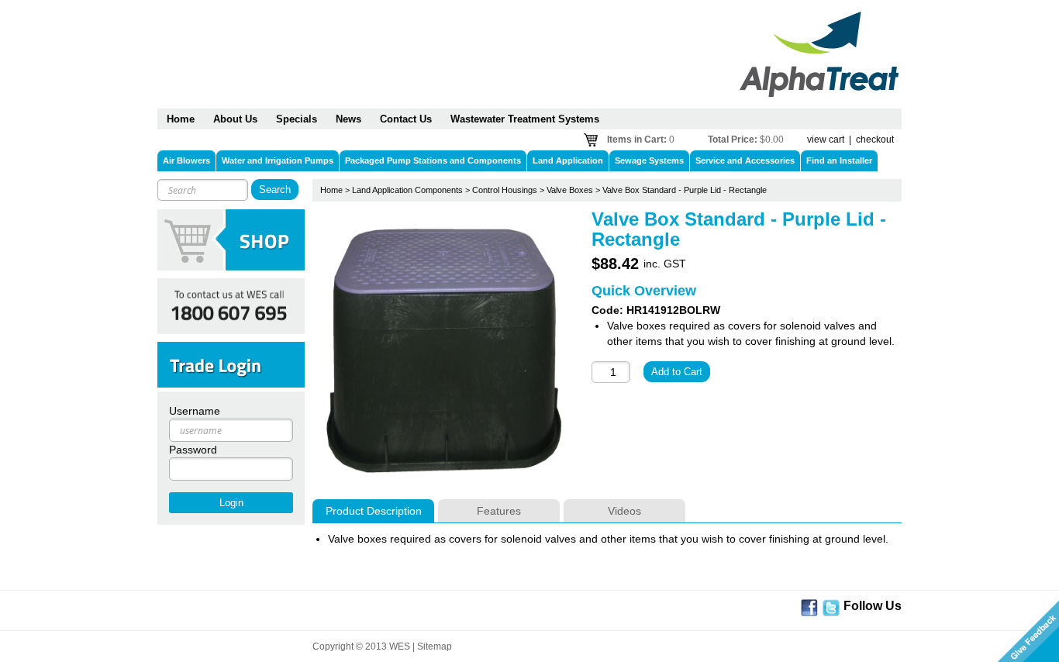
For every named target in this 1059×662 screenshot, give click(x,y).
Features (499, 511)
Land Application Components (407, 190)
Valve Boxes (570, 190)
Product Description (374, 511)
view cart (825, 139)
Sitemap (434, 646)
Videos (624, 511)
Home (331, 190)
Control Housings (504, 190)
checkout (875, 139)
